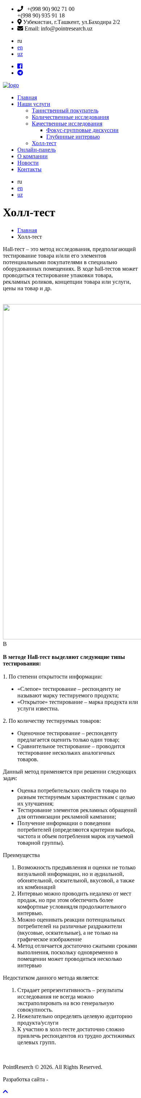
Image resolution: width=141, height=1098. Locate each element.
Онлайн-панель (36, 150)
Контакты (29, 169)
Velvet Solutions (68, 1079)
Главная (27, 97)
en (20, 47)
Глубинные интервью (73, 137)
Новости (28, 163)
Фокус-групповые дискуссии (82, 130)
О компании (32, 156)
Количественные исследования (70, 117)
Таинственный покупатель (65, 110)
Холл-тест (44, 143)
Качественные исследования (67, 123)
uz (20, 54)
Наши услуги (33, 104)
